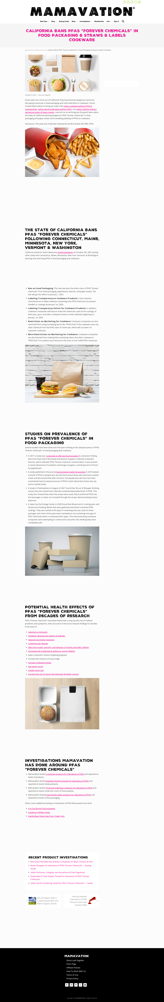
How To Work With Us (76, 971)
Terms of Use (72, 975)
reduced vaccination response (41, 639)
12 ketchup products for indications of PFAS (65, 774)
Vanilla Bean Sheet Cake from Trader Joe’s (46, 816)
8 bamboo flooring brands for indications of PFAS (67, 781)
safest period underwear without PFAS (55, 109)
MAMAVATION (81, 998)
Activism (43, 50)
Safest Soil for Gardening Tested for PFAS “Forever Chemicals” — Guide (61, 883)
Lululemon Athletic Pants (39, 812)
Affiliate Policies (73, 967)
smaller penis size (36, 670)
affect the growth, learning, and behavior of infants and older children (58, 647)
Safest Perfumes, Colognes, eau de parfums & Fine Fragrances (57, 872)
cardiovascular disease (38, 643)
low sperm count (35, 666)
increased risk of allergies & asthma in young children (51, 651)
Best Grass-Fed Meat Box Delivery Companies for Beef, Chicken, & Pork (61, 861)
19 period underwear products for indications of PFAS (69, 788)
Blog (37, 50)
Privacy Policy (72, 978)
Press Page (71, 964)
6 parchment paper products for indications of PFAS (68, 795)
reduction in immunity (38, 632)
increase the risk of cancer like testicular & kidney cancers (53, 674)
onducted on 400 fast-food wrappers (63, 456)
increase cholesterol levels (39, 662)
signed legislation (65, 252)
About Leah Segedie (75, 960)
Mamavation (29, 50)
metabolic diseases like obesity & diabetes (46, 636)
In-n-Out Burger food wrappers (41, 808)
